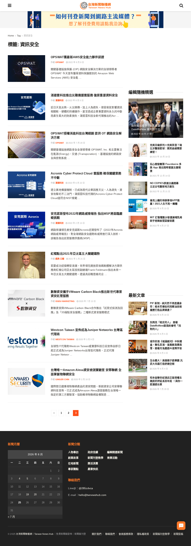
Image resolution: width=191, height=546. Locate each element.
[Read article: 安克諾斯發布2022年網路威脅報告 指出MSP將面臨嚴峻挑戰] (26, 225)
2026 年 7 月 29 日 (160, 389)
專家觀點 (73, 468)
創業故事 (73, 457)
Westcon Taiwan (64, 339)
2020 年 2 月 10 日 (81, 379)
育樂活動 (112, 457)
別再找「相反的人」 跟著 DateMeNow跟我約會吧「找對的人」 (165, 325)
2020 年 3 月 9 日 (86, 339)
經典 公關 (59, 259)
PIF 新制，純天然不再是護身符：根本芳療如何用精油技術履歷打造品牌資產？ (166, 306)
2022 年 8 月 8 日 (76, 62)
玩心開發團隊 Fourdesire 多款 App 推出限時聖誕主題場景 (166, 167)
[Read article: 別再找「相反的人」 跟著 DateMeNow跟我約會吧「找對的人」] (138, 327)
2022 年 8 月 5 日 (75, 100)
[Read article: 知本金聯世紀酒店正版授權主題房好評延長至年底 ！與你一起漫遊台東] (138, 382)
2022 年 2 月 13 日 (76, 223)
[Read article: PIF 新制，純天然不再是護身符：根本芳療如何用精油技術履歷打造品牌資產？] (138, 308)
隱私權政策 (143, 534)
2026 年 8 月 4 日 (160, 353)
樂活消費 (93, 463)
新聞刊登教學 (95, 457)
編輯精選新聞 (115, 452)
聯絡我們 (110, 534)
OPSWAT (59, 62)
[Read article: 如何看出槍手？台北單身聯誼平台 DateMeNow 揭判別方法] (156, 118)
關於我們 (96, 534)
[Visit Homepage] (95, 5)
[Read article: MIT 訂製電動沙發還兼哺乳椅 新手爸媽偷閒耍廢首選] (138, 222)
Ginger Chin (62, 379)
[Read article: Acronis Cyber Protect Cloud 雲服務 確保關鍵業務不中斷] (26, 184)
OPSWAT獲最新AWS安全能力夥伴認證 (77, 57)
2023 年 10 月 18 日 (161, 157)
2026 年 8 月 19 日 (160, 315)
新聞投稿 (178, 534)
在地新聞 (73, 463)
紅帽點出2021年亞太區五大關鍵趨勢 (75, 253)
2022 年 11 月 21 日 (161, 191)
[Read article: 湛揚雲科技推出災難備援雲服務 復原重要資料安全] (26, 106)
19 (27, 494)
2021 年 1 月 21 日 (76, 259)
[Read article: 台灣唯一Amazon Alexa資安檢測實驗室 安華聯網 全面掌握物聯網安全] (26, 381)
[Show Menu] (9, 5)
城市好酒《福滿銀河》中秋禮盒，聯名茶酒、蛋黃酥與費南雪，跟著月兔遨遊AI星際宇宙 (166, 344)
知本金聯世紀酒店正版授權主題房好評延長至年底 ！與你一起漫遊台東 (166, 381)
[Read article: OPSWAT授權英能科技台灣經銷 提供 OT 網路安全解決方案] (26, 144)
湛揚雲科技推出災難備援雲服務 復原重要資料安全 (84, 95)
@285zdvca (86, 488)
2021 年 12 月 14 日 (161, 176)
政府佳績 (93, 452)
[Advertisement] (156, 57)
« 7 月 (11, 516)
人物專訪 (73, 452)
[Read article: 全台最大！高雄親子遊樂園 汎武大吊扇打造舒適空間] (138, 365)
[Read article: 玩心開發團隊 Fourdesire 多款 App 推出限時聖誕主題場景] (138, 169)
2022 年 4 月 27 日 (160, 226)
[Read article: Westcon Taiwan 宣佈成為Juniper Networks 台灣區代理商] (26, 341)
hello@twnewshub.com (93, 494)
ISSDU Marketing (65, 301)
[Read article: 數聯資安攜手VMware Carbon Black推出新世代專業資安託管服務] (26, 303)
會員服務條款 (126, 534)
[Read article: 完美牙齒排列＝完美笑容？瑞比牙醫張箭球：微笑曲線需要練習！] (138, 150)
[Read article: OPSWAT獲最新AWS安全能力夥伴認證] (26, 68)
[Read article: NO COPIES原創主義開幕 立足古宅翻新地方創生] (138, 188)
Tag (19, 35)
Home (11, 35)
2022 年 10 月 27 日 (142, 134)
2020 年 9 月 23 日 (160, 208)
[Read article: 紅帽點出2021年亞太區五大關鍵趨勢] (26, 265)
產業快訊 (93, 468)
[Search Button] (181, 5)
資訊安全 (28, 35)
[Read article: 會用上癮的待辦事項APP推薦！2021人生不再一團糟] (138, 205)
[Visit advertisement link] (95, 19)
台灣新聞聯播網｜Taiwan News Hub (34, 534)
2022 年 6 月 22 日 (76, 183)
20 (35, 494)
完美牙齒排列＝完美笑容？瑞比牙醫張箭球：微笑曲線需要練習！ (166, 148)
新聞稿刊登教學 (161, 534)
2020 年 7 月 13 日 (87, 301)
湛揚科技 (59, 100)
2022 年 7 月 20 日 (76, 143)
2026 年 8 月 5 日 (160, 334)
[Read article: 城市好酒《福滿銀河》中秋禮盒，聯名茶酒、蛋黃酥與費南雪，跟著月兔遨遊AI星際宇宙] (138, 346)
